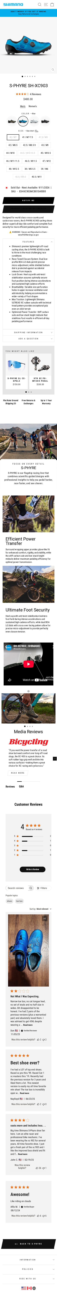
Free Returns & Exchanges (28, 402)
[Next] (55, 758)
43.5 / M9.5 (20, 176)
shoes (9, 901)
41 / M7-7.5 (27, 137)
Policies (27, 1269)
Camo (12, 121)
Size (26, 131)
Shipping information (28, 332)
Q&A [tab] (21, 786)
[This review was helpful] (38, 1039)
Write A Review (32, 869)
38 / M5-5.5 (30, 169)
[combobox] (40, 909)
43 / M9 (44, 145)
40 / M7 (13, 137)
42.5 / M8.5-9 (29, 145)
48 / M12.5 (14, 169)
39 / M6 (44, 169)
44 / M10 (10, 153)
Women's (33, 106)
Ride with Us (27, 1279)
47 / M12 (47, 161)
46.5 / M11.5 (31, 161)
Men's (23, 106)
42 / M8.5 (13, 145)
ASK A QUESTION (28, 339)
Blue (23, 121)
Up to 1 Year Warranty (46, 402)
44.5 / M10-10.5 (27, 153)
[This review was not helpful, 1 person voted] (43, 1168)
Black (45, 121)
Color (28, 113)
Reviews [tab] (10, 786)
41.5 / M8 (43, 137)
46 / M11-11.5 (12, 161)
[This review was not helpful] (43, 1039)
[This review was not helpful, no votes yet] (43, 1104)
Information (28, 1260)
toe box (19, 901)
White (34, 121)
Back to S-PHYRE (30, 1244)
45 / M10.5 (46, 153)
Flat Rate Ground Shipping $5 (10, 402)
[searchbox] (17, 888)
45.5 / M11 (37, 176)
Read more (18, 773)
